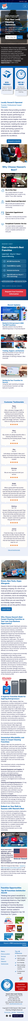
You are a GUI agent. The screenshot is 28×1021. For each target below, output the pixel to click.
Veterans (3, 961)
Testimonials (4, 964)
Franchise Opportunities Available (21, 986)
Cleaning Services (6, 61)
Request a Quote (14, 141)
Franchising (7, 1012)
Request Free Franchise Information (14, 293)
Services (3, 956)
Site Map (13, 1012)
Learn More (6, 609)
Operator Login (23, 1)
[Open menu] (25, 6)
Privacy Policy (20, 1012)
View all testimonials (14, 550)
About (3, 959)
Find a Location (5, 954)
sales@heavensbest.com (15, 1003)
